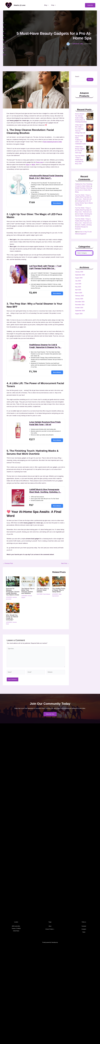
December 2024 (79, 301)
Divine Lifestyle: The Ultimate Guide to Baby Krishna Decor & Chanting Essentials (81, 118)
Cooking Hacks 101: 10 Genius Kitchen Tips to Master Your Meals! (84, 203)
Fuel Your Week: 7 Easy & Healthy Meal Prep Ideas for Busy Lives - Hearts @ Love (83, 197)
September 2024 (80, 310)
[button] (47, 5)
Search (77, 76)
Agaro (28, 164)
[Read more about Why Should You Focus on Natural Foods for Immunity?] (13, 608)
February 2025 (79, 295)
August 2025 (78, 278)
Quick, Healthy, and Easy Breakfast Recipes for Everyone (83, 227)
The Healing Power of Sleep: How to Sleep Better (58, 590)
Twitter (83, 932)
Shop (52, 5)
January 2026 (79, 272)
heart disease (46, 594)
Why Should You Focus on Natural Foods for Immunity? (12, 617)
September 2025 (80, 275)
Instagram (84, 929)
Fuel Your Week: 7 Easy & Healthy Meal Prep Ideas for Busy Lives (80, 159)
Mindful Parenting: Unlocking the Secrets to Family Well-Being (83, 190)
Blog (45, 5)
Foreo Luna (39, 162)
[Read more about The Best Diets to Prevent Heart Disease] (43, 581)
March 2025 (78, 292)
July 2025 (78, 281)
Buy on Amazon (57, 203)
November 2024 (79, 304)
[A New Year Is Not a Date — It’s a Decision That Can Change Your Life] (89, 127)
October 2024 (79, 307)
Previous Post (8, 563)
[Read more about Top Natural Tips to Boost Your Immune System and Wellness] (28, 581)
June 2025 (78, 283)
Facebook (84, 926)
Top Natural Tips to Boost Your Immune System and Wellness (27, 591)
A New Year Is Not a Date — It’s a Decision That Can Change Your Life (80, 129)
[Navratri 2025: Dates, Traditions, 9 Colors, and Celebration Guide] (89, 138)
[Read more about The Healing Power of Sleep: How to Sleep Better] (59, 581)
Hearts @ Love (19, 5)
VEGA (33, 164)
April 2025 (78, 289)
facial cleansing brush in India (52, 141)
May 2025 (78, 287)
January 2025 (79, 298)
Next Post (65, 563)
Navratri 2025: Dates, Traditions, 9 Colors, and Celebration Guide (80, 140)
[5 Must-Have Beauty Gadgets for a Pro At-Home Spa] (89, 149)
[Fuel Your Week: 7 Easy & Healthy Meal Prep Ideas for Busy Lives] (89, 158)
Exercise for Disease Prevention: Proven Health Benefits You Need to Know (12, 592)
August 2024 (78, 313)
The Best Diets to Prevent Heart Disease (43, 590)
